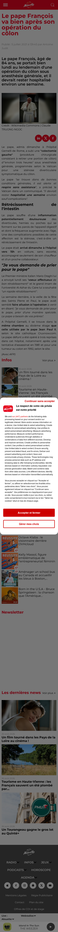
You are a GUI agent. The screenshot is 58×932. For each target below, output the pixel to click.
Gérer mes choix (29, 524)
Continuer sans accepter (40, 401)
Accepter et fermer (29, 512)
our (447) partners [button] (20, 416)
